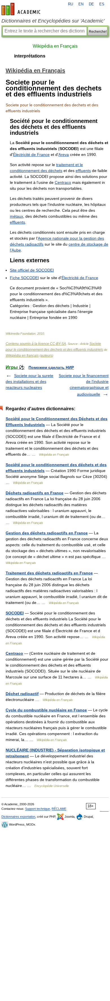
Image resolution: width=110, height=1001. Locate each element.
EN (80, 4)
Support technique (37, 808)
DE (91, 4)
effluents (83, 170)
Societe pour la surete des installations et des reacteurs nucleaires (29, 381)
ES (101, 4)
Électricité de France (31, 154)
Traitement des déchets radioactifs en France (49, 573)
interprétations (29, 56)
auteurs (46, 356)
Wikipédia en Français (55, 46)
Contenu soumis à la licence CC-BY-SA (36, 344)
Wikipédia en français (22, 356)
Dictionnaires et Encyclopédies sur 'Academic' (52, 21)
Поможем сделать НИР (51, 367)
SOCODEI (15, 613)
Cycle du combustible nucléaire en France (46, 710)
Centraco (63, 182)
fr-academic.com (21, 9)
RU (70, 4)
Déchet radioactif (22, 693)
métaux (16, 216)
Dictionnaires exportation (18, 816)
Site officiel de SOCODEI (32, 270)
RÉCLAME (59, 808)
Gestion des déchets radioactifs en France (47, 533)
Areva (63, 154)
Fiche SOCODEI (24, 277)
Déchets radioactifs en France (34, 493)
